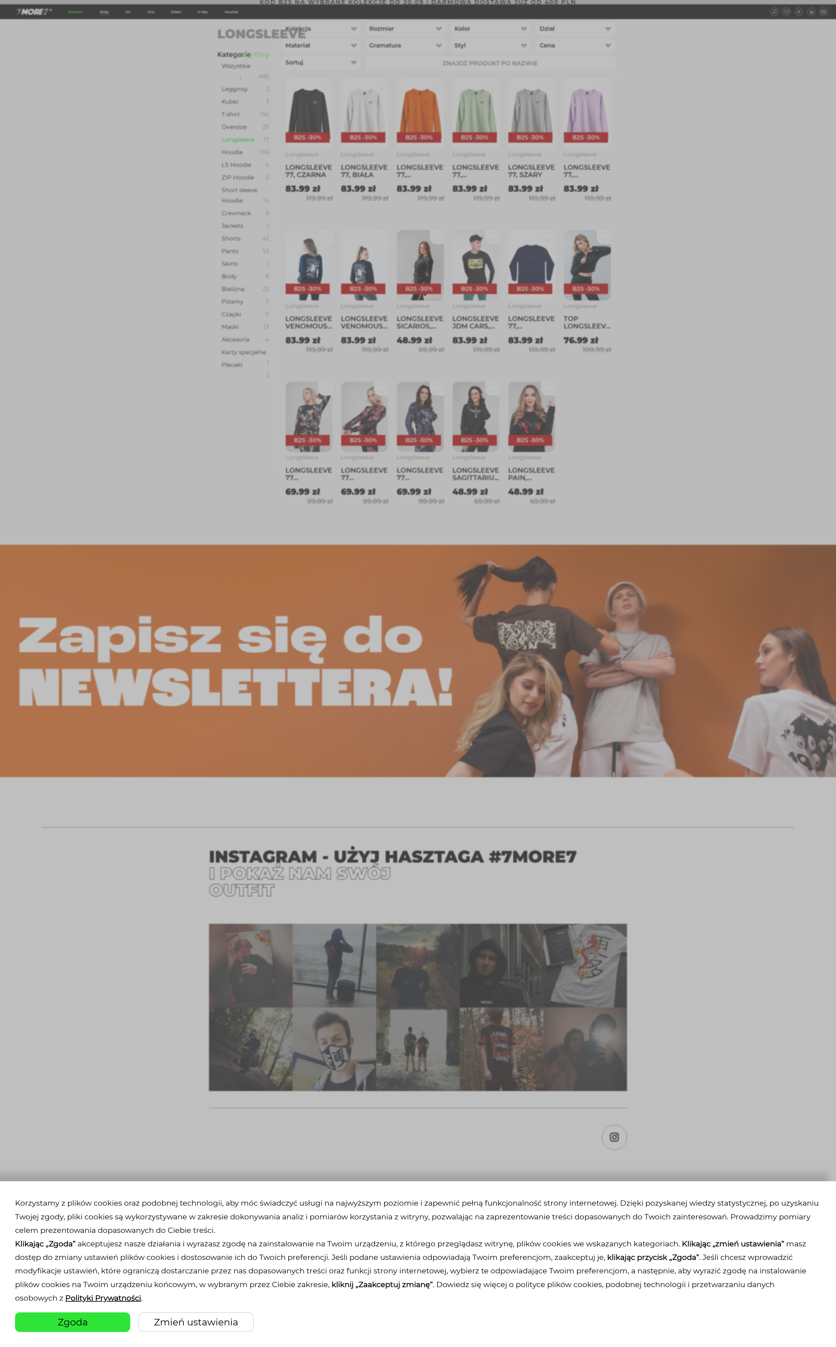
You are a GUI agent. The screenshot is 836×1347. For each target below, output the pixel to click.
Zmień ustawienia (196, 1322)
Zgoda (73, 1322)
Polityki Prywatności (103, 1298)
